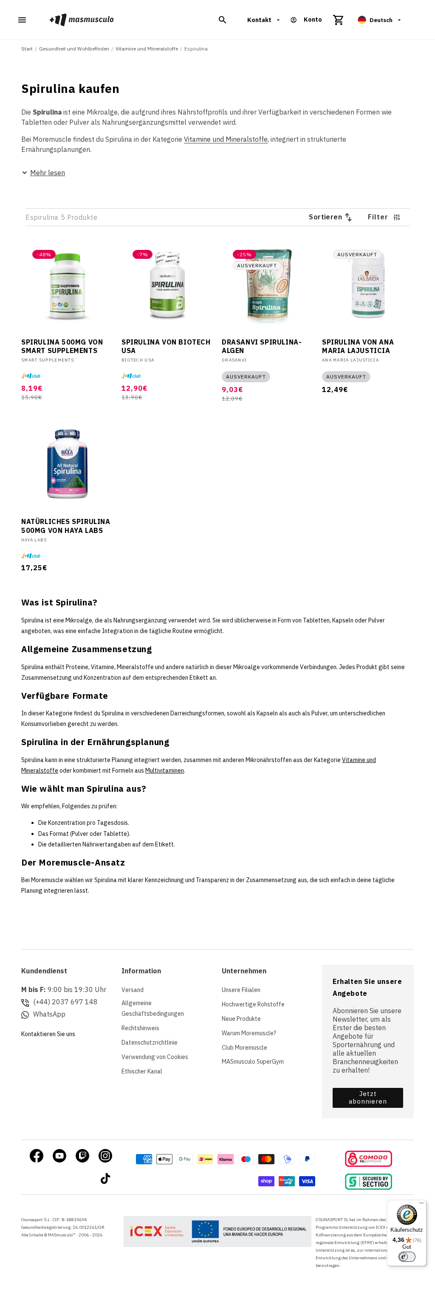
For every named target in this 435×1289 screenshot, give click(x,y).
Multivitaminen (164, 770)
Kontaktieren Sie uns (48, 1034)
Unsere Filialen (241, 990)
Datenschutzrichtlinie (149, 1042)
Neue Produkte (241, 1019)
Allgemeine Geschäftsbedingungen (152, 1008)
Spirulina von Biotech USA (166, 346)
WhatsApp (49, 1014)
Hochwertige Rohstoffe (253, 1004)
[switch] (406, 1257)
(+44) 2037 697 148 (65, 1002)
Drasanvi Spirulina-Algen (262, 346)
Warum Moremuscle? (249, 1033)
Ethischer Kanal (141, 1071)
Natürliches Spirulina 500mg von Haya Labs (65, 526)
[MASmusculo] (81, 19)
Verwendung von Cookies (154, 1057)
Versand (132, 990)
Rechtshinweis (140, 1028)
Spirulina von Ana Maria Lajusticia (358, 346)
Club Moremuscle (244, 1047)
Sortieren (325, 217)
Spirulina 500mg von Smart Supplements (62, 346)
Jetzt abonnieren (368, 1097)
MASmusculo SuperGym (253, 1061)
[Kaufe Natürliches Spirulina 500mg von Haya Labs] (67, 464)
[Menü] (421, 1205)
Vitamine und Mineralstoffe (226, 139)
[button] (222, 20)
